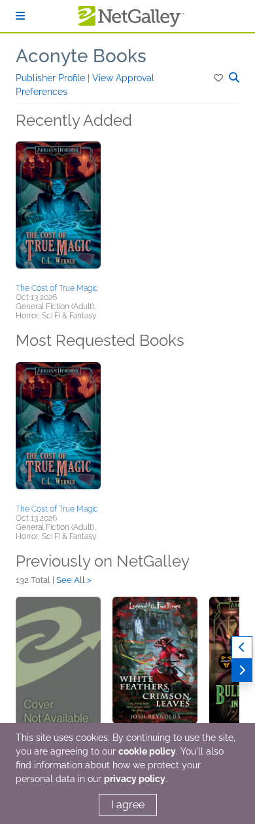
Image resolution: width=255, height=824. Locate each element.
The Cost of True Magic (57, 288)
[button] (219, 78)
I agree (127, 804)
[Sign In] (20, 16)
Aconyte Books (81, 56)
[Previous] (241, 647)
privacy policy (134, 779)
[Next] (241, 670)
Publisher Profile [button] (52, 78)
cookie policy (147, 751)
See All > (74, 580)
